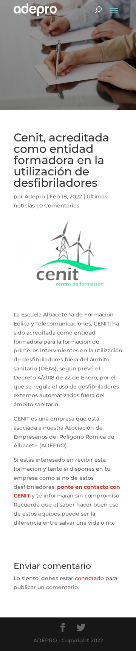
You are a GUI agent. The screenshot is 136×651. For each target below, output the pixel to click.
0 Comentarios (59, 205)
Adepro (35, 196)
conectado (89, 578)
